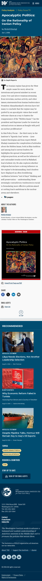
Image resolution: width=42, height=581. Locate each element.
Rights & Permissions (9, 577)
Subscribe (5, 522)
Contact (5, 517)
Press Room (6, 519)
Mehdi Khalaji (10, 29)
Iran (4, 465)
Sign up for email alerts (17, 476)
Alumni (34, 550)
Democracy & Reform (11, 454)
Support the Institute (21, 550)
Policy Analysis (8, 10)
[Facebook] (3, 294)
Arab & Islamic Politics (11, 450)
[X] (8, 294)
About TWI (6, 550)
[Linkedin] (13, 294)
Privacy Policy (18, 575)
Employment (6, 575)
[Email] (18, 294)
